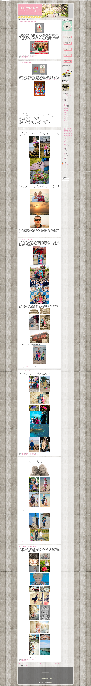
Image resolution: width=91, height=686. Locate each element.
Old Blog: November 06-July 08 (67, 95)
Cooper (25, 235)
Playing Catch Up (66, 127)
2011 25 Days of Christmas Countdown (51, 79)
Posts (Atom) (25, 665)
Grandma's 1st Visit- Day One (25, 458)
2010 (64, 158)
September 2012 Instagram (66, 125)
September (66, 145)
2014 (64, 101)
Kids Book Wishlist (65, 94)
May (64, 150)
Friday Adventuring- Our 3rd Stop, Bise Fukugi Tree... (68, 141)
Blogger (51, 682)
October (65, 144)
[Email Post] (35, 56)
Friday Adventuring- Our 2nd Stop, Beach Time (68, 134)
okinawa (35, 235)
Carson (22, 235)
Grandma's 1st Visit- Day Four (25, 130)
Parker (38, 235)
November (65, 106)
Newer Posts (21, 663)
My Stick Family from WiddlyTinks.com (45, 678)
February (65, 154)
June (64, 149)
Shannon (40, 235)
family (30, 235)
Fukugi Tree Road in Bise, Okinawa (68, 138)
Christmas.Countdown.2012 (25, 57)
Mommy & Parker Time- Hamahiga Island (27, 546)
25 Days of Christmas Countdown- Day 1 (27, 21)
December (65, 105)
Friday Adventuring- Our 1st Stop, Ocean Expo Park (68, 131)
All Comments (65, 180)
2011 (36, 55)
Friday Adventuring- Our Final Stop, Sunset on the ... (68, 136)
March (65, 153)
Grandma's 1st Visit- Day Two (25, 370)
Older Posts (57, 663)
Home (39, 663)
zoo (37, 454)
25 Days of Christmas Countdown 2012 (27, 62)
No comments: (31, 56)
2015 (64, 100)
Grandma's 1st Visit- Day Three (25, 239)
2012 (34, 55)
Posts (64, 178)
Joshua (32, 235)
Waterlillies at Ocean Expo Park (68, 129)
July (64, 148)
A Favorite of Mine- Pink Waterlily (68, 123)
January (65, 155)
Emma (27, 235)
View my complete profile (66, 164)
